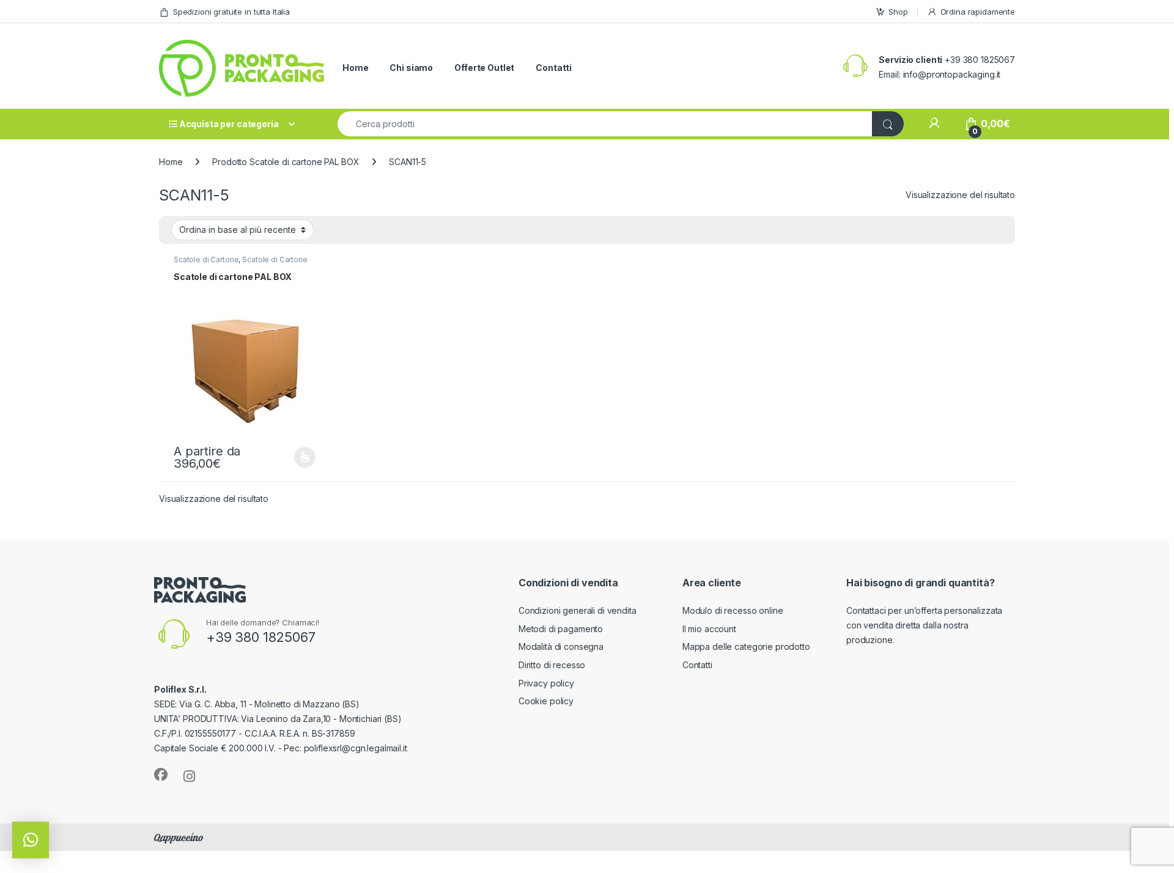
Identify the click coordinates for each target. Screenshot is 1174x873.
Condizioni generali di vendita (578, 610)
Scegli (303, 457)
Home (355, 67)
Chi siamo (411, 67)
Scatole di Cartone (206, 259)
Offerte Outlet (484, 67)
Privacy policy (546, 683)
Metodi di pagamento (561, 629)
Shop (897, 12)
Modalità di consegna (561, 646)
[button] (30, 840)
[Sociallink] (161, 774)
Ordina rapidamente (977, 12)
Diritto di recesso (552, 665)
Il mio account (709, 629)
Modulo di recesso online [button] (732, 610)
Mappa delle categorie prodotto (746, 646)
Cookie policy (546, 701)
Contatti (554, 67)
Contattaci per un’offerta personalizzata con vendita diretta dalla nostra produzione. (924, 625)
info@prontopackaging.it (952, 74)
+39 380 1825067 (261, 637)
